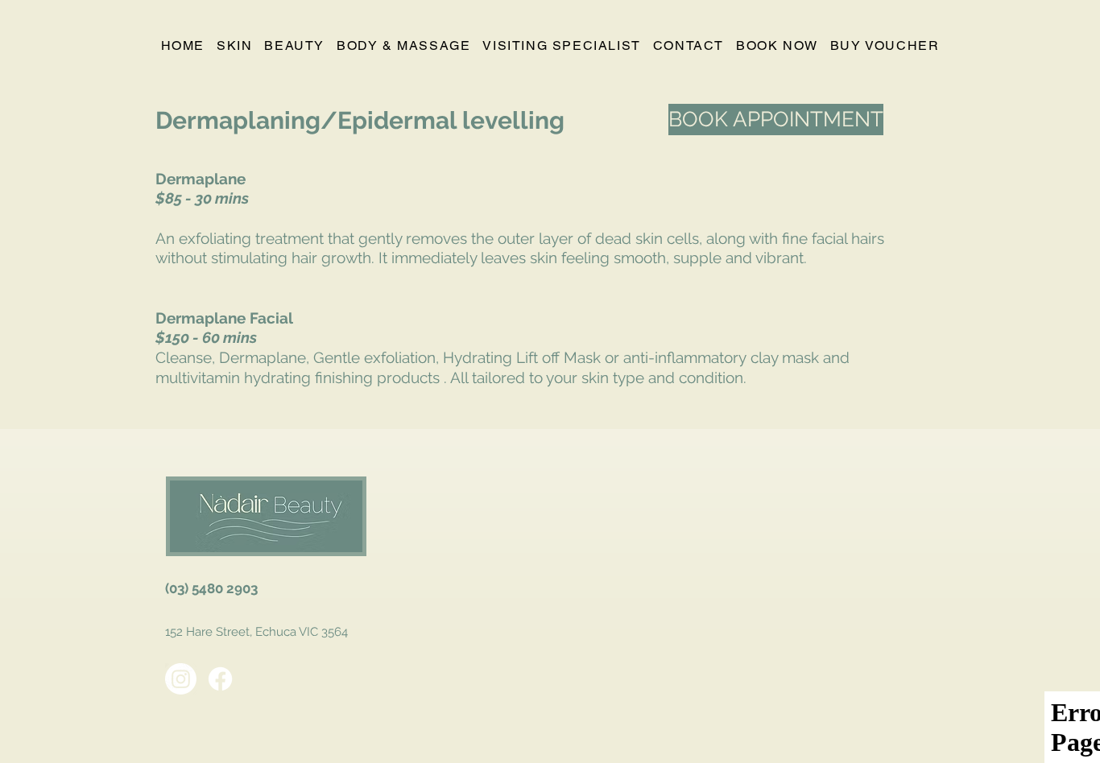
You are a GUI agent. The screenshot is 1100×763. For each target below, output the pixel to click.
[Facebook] (220, 679)
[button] (234, 46)
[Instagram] (180, 679)
